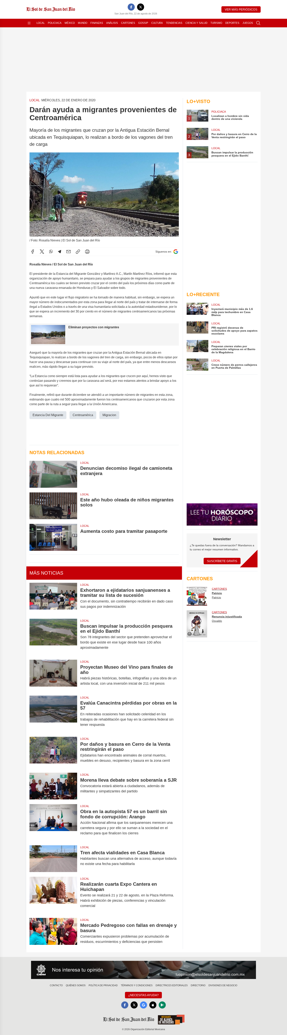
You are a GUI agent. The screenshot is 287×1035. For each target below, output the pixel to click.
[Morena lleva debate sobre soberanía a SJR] (53, 786)
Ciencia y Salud (196, 22)
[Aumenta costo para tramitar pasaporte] (53, 537)
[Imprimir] (87, 251)
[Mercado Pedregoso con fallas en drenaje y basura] (53, 933)
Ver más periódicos (241, 9)
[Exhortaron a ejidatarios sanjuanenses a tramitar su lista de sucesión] (53, 598)
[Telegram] (59, 251)
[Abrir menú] (29, 23)
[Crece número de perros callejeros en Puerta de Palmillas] (197, 365)
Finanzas (96, 22)
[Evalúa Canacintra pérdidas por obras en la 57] (53, 714)
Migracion (109, 415)
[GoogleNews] (143, 1004)
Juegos (247, 22)
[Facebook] (131, 7)
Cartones (128, 22)
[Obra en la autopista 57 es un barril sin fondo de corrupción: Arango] (53, 822)
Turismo (216, 22)
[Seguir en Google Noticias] (176, 251)
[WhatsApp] (51, 251)
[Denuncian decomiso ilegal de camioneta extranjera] (53, 474)
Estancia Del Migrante (48, 415)
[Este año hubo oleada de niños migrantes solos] (53, 505)
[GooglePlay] (162, 1004)
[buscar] (258, 23)
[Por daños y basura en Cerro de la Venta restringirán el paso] (53, 752)
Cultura (157, 22)
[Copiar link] (78, 251)
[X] (140, 7)
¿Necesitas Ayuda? (143, 995)
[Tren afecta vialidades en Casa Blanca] (53, 858)
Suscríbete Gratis (222, 561)
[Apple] (152, 1004)
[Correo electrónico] (68, 251)
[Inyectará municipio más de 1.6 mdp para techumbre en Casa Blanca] (197, 310)
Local (41, 22)
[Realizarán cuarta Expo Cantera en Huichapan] (53, 895)
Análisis (112, 22)
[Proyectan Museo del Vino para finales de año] (53, 675)
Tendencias (174, 22)
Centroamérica (83, 415)
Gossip (143, 22)
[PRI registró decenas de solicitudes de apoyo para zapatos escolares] (197, 328)
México (70, 22)
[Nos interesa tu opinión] (143, 970)
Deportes (232, 22)
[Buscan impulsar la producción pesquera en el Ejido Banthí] (53, 637)
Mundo (82, 22)
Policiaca (55, 22)
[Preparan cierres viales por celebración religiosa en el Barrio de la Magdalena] (197, 347)
